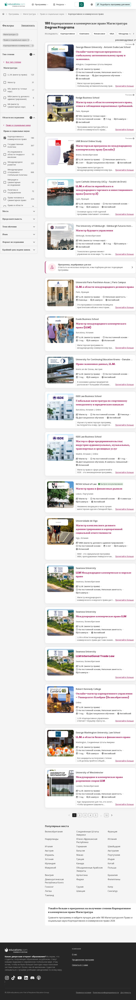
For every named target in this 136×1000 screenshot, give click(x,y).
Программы (40, 4)
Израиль (49, 854)
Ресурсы (60, 4)
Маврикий (50, 867)
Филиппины (114, 879)
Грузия (79, 886)
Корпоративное (67, 33)
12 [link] (106, 815)
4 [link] (90, 815)
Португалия (114, 854)
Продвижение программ (83, 959)
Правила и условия (83, 992)
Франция (112, 831)
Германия (81, 846)
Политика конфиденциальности (106, 992)
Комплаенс (84, 33)
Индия (111, 859)
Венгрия (49, 875)
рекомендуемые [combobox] (124, 39)
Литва (48, 891)
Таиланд (49, 895)
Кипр (110, 886)
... (101, 815)
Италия (49, 846)
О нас (74, 954)
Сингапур (113, 891)
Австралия (113, 850)
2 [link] (79, 815)
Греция (80, 859)
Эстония (49, 859)
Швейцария (114, 846)
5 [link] (95, 815)
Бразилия (113, 875)
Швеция (80, 891)
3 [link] (85, 815)
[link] (86, 14)
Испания (112, 839)
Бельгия (80, 850)
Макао (79, 854)
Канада (80, 863)
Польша (112, 867)
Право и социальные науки (18, 125)
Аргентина (82, 875)
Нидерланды (51, 839)
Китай (111, 863)
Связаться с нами (80, 965)
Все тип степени (13, 62)
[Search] (81, 4)
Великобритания (54, 831)
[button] (10, 34)
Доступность (125, 992)
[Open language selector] (91, 4)
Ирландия (50, 863)
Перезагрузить (28, 25)
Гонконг (49, 886)
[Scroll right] (133, 33)
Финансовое (99, 33)
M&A (112, 33)
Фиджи (80, 879)
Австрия (49, 850)
